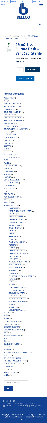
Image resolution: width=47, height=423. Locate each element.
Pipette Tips (8, 202)
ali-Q (6, 101)
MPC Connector (15, 265)
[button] (9, 46)
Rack (6, 333)
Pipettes (12, 273)
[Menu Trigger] (41, 5)
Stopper (7, 355)
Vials (6, 375)
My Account (26, 1)
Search (8, 388)
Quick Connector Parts (14, 330)
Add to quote (25, 78)
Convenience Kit (10, 137)
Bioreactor (9, 123)
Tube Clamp (8, 366)
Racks (11, 284)
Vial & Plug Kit (10, 372)
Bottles (12, 214)
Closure (7, 132)
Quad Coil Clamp (11, 324)
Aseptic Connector (12, 106)
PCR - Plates (8, 194)
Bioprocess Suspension (13, 120)
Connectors (14, 225)
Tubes (11, 304)
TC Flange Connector (13, 364)
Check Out (15, 1)
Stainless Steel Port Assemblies (16, 352)
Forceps (12, 245)
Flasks (6, 163)
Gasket (7, 168)
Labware (7, 177)
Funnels (12, 248)
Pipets (6, 200)
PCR (5, 191)
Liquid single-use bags (13, 180)
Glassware (8, 171)
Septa (6, 347)
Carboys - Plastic (16, 217)
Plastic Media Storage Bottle (21, 276)
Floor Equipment (11, 166)
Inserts (7, 174)
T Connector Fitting (17, 299)
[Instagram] (6, 400)
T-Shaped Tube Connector (15, 361)
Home (6, 36)
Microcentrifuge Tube (18, 262)
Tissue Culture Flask (17, 301)
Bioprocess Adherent (13, 118)
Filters (6, 160)
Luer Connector (11, 183)
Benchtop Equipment (12, 112)
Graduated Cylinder (17, 253)
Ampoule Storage (11, 103)
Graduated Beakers (17, 251)
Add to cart (32, 69)
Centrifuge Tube (16, 222)
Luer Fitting (9, 185)
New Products (10, 188)
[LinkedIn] (14, 400)
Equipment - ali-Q (11, 157)
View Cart (5, 1)
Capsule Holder (10, 126)
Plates (11, 282)
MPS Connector (15, 267)
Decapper (7, 146)
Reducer (7, 338)
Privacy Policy (36, 406)
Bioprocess (8, 115)
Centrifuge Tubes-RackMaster (16, 129)
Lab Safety (13, 259)
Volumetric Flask (16, 310)
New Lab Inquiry (21, 403)
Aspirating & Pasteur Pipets (20, 211)
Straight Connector (12, 358)
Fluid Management (17, 242)
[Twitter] (10, 400)
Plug (6, 315)
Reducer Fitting (15, 290)
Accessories (9, 98)
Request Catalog (22, 406)
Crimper (7, 143)
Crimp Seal (8, 140)
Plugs (6, 318)
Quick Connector (11, 327)
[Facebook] (3, 400)
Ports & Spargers (11, 321)
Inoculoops (14, 256)
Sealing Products (11, 344)
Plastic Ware (14, 36)
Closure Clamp (10, 134)
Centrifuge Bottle (16, 219)
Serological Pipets (17, 293)
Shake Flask (14, 296)
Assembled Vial (10, 109)
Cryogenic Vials (15, 228)
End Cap (7, 152)
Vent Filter (13, 307)
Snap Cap (7, 349)
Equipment (8, 154)
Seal (5, 341)
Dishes (6, 149)
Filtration (13, 236)
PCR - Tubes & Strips (11, 197)
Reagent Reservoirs (17, 287)
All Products (7, 403)
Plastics (23, 36)
